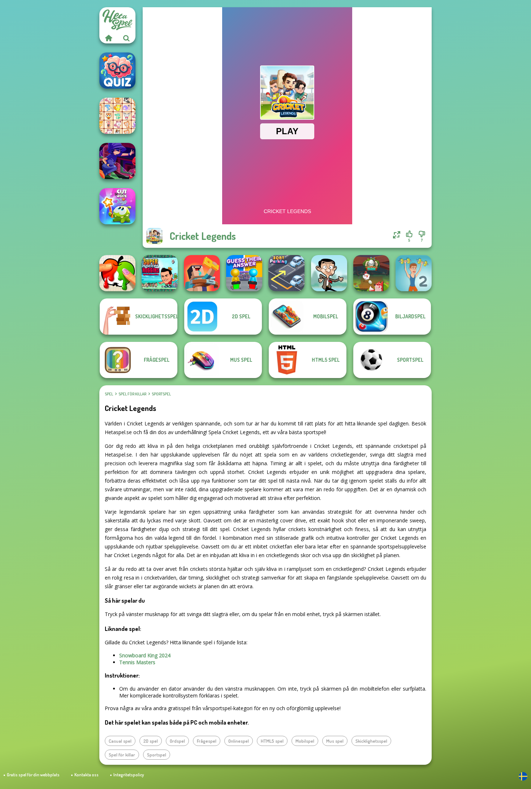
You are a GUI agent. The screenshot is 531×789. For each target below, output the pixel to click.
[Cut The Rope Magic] (117, 206)
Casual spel (120, 741)
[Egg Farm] (371, 273)
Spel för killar (132, 393)
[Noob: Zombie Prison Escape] (202, 273)
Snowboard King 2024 (144, 655)
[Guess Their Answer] (244, 273)
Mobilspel (304, 741)
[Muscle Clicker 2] (414, 273)
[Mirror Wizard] (117, 161)
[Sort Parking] (286, 273)
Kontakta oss (86, 774)
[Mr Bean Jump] (329, 273)
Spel (109, 393)
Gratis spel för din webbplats (33, 774)
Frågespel (206, 741)
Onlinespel (238, 741)
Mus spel (335, 741)
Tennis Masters (137, 662)
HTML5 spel (272, 741)
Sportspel (161, 393)
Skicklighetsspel (371, 741)
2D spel (150, 741)
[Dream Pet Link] (117, 116)
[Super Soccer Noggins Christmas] (160, 273)
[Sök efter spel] (126, 38)
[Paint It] (117, 273)
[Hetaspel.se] (108, 38)
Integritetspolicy (128, 774)
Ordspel (177, 741)
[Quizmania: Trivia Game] (117, 70)
